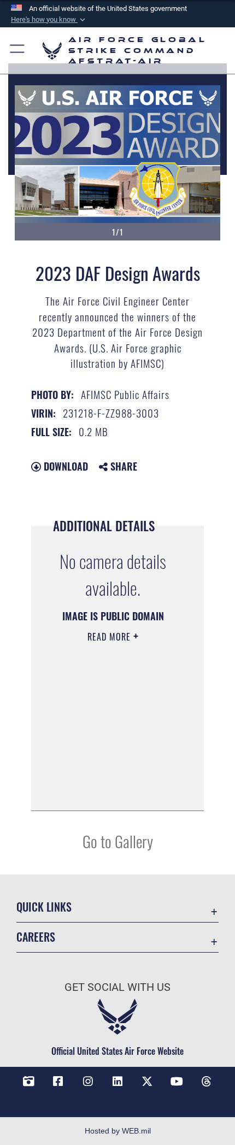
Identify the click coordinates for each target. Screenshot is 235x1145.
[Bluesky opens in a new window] (117, 1098)
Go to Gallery (118, 841)
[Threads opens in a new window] (206, 1081)
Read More (110, 636)
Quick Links (44, 907)
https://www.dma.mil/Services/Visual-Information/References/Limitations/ (112, 790)
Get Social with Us (117, 987)
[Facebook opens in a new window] (58, 1081)
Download (64, 466)
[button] (49, 19)
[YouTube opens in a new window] (177, 1081)
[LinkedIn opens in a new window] (117, 1081)
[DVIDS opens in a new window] (28, 1081)
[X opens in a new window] (147, 1081)
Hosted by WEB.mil (118, 1130)
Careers (35, 937)
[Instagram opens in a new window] (88, 1081)
